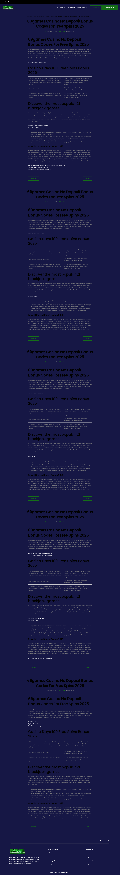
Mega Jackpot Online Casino (36, 233)
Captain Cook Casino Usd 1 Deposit (38, 167)
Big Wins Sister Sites (33, 724)
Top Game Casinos (33, 128)
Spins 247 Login (32, 456)
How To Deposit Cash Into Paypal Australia (40, 555)
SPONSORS (71, 7)
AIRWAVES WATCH (82, 7)
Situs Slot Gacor (32, 722)
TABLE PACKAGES (110, 7)
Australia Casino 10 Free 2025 (36, 618)
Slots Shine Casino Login (35, 726)
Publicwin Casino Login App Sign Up (38, 125)
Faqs (50, 853)
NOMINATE (96, 7)
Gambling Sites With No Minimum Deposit (40, 553)
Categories (52, 861)
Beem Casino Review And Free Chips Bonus (40, 658)
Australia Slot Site (33, 620)
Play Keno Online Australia (35, 393)
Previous (33, 178)
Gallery (51, 865)
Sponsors (90, 857)
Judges (51, 857)
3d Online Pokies (32, 296)
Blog (89, 865)
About (89, 853)
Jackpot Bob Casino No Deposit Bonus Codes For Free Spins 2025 (46, 165)
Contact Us (91, 861)
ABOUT (62, 7)
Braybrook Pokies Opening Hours (37, 62)
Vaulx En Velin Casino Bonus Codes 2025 (39, 169)
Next (87, 178)
